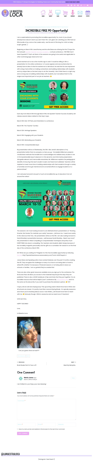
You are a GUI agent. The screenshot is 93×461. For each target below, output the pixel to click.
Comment (21, 401)
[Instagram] (71, 5)
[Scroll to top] (89, 455)
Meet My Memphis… (70, 363)
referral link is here (63, 279)
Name (20, 424)
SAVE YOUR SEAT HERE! (73, 2)
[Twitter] (81, 5)
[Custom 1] (84, 5)
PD (28, 356)
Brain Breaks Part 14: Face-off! (26, 363)
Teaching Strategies (33, 33)
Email (40, 424)
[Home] (25, 27)
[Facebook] (68, 5)
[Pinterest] (74, 5)
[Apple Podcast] (78, 5)
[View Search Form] (91, 5)
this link (19, 255)
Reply (73, 378)
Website (61, 424)
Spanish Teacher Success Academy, (37, 52)
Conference (21, 356)
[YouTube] (87, 5)
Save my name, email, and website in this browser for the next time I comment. (42, 429)
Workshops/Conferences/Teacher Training (53, 33)
